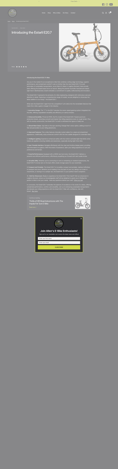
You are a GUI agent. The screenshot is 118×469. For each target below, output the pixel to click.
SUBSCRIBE (59, 247)
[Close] (81, 219)
